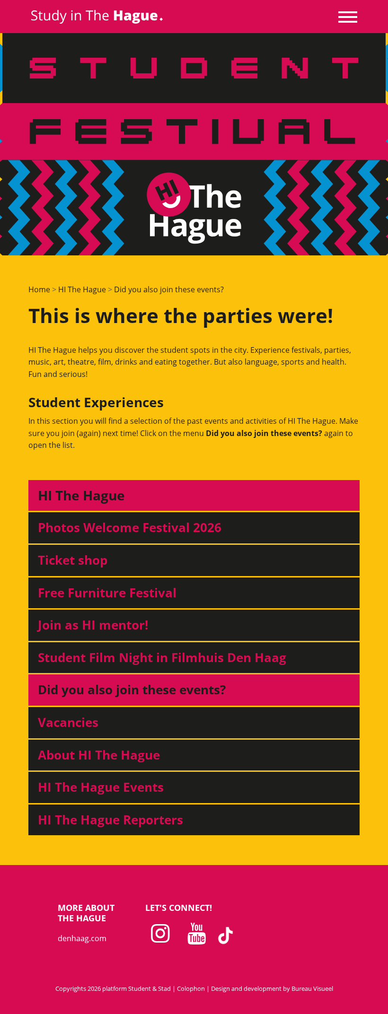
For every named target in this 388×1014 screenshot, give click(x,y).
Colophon (191, 988)
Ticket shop (72, 559)
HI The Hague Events (101, 786)
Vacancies (68, 722)
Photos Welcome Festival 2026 (129, 527)
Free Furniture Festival (107, 592)
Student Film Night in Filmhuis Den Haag (162, 657)
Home (39, 289)
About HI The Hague (99, 754)
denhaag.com (82, 938)
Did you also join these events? (169, 289)
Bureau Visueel (312, 988)
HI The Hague (82, 289)
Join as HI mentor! (93, 624)
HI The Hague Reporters (110, 819)
